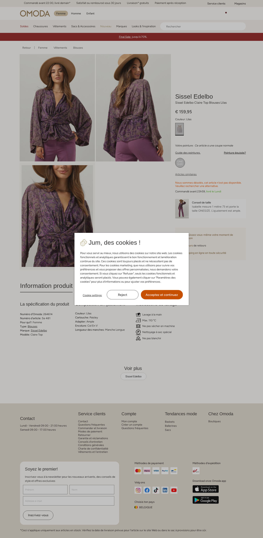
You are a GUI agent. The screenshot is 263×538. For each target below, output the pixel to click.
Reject (122, 295)
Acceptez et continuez (162, 295)
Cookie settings (92, 295)
